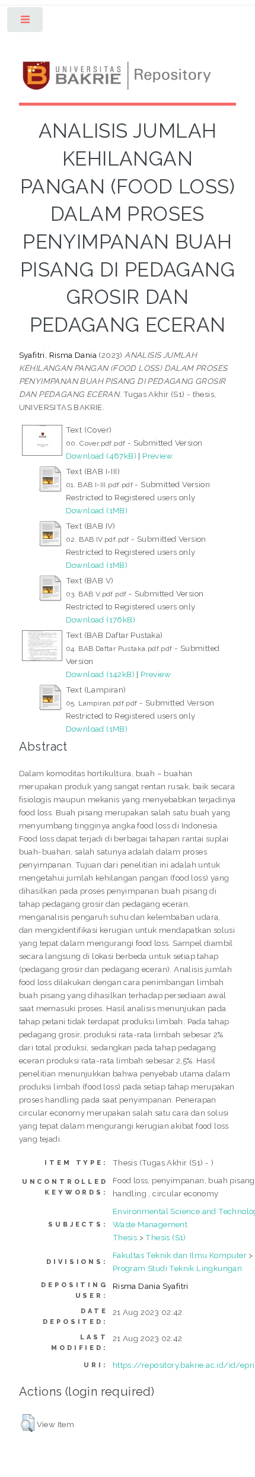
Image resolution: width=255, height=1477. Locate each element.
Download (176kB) (100, 619)
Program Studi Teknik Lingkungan (177, 1268)
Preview (157, 455)
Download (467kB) (101, 455)
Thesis (125, 1237)
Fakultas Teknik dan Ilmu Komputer (180, 1255)
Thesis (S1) (165, 1237)
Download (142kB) (100, 674)
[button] (27, 1423)
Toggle (26, 22)
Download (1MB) (97, 510)
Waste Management (150, 1224)
